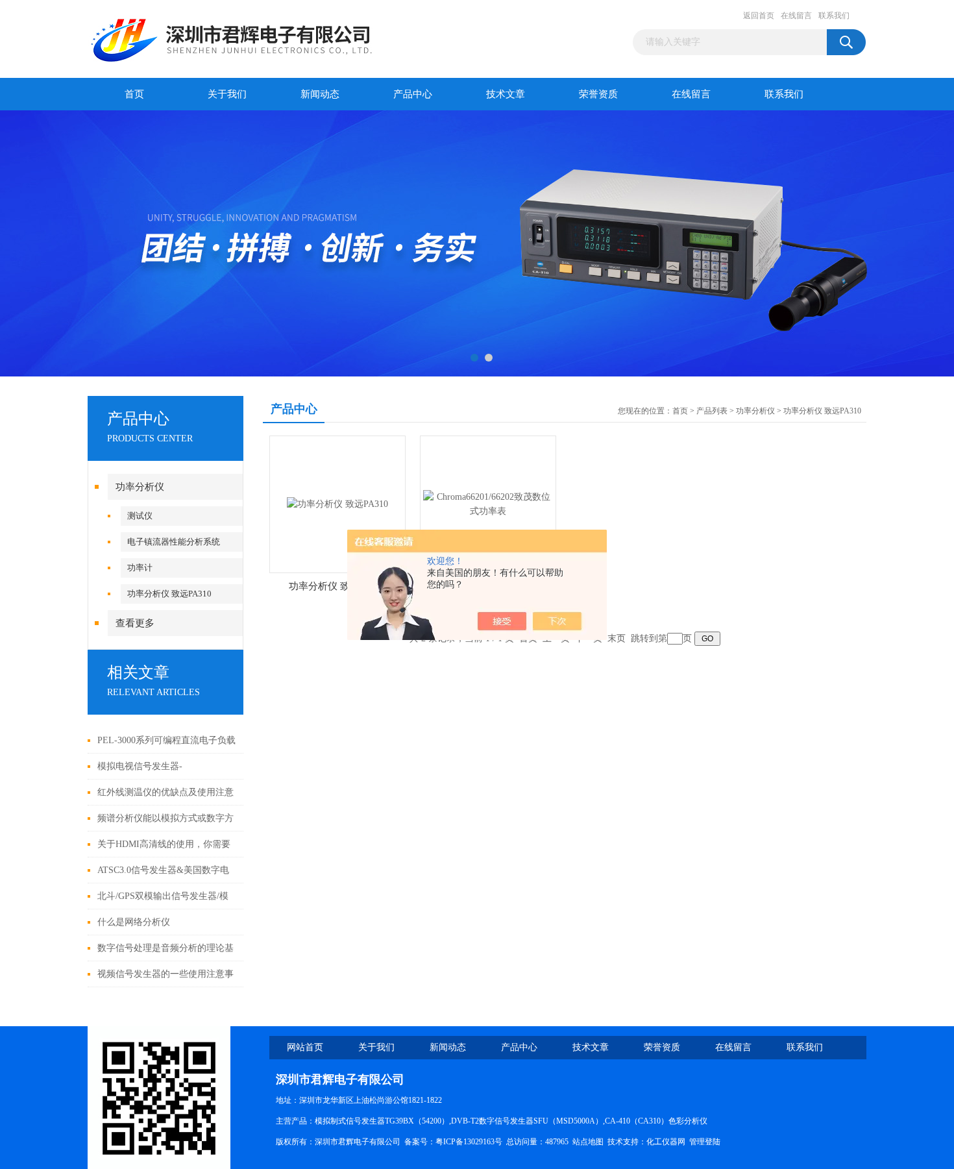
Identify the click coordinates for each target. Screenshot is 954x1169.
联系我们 (834, 15)
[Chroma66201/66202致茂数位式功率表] (488, 503)
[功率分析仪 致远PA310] (337, 503)
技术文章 (505, 94)
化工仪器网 (665, 1141)
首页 (134, 94)
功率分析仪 (140, 487)
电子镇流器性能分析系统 (173, 542)
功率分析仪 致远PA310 (169, 593)
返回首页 (758, 15)
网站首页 (305, 1047)
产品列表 (712, 410)
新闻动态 (319, 94)
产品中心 (412, 94)
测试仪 (140, 516)
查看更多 (135, 623)
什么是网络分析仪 (133, 922)
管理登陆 (704, 1141)
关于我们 (227, 94)
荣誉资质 (598, 94)
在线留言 (796, 15)
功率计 (140, 567)
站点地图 (588, 1141)
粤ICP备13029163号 (468, 1141)
